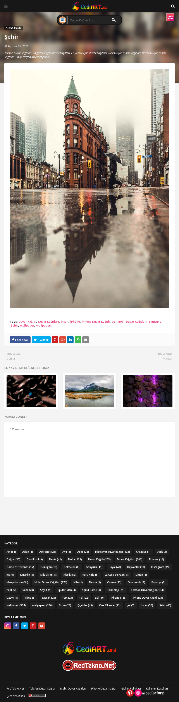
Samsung (155, 321)
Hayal (115, 567)
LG (113, 321)
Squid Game (91, 590)
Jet (10, 575)
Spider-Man (67, 590)
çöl (130, 605)
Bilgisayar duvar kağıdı (112, 552)
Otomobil (136, 582)
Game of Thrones (20, 567)
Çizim (65, 605)
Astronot (47, 552)
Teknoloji (115, 590)
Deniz (55, 559)
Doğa (75, 559)
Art (11, 552)
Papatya (158, 582)
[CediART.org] (89, 653)
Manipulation (17, 582)
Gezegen (48, 567)
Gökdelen (71, 567)
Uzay (12, 597)
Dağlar (13, 559)
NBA (78, 582)
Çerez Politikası (16, 696)
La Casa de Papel (117, 575)
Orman (114, 582)
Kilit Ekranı (48, 575)
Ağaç (83, 552)
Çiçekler (85, 605)
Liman (141, 575)
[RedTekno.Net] (89, 670)
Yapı (67, 597)
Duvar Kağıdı (27, 321)
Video (29, 597)
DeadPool (35, 559)
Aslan (27, 552)
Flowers (156, 559)
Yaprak (49, 597)
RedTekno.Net (15, 688)
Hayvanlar (136, 567)
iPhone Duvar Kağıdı (96, 321)
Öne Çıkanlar (109, 605)
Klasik (70, 575)
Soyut (45, 590)
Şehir (14, 325)
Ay (66, 552)
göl (100, 597)
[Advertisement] (89, 508)
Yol (84, 597)
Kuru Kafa (90, 575)
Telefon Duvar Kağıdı (147, 590)
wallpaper (27, 325)
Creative (143, 552)
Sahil (28, 590)
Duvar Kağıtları (48, 321)
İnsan (64, 321)
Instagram (160, 567)
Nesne (95, 582)
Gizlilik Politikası (131, 688)
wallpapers (44, 325)
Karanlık (27, 575)
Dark (162, 552)
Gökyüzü (94, 567)
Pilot (11, 590)
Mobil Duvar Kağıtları (132, 321)
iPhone (75, 321)
